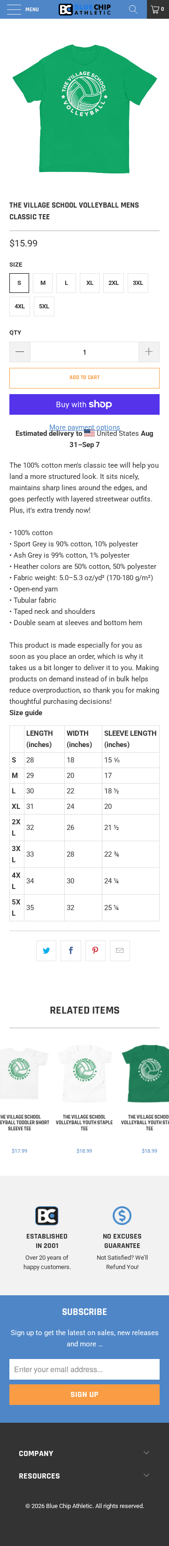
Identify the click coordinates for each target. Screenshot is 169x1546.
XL (89, 282)
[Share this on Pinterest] (95, 951)
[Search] (136, 9)
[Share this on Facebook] (71, 951)
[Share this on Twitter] (46, 951)
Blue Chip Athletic (69, 1505)
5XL (44, 306)
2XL (113, 282)
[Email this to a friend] (120, 951)
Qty (15, 332)
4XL (20, 306)
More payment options (84, 427)
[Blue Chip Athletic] (84, 9)
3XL (138, 282)
